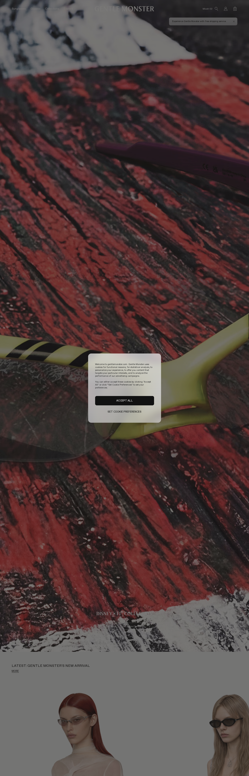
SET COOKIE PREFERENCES (125, 411)
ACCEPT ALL (124, 400)
